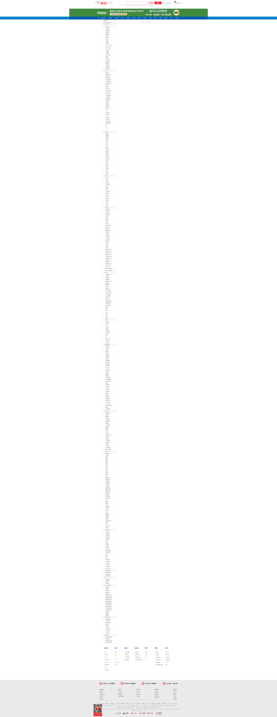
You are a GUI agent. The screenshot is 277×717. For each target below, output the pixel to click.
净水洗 (106, 216)
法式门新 (107, 84)
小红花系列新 (108, 79)
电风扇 (106, 467)
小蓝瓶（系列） (108, 265)
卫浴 (106, 577)
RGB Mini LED (108, 289)
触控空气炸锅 (108, 489)
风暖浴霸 (107, 587)
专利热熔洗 (107, 384)
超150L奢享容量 (108, 405)
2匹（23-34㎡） (108, 48)
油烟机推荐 (107, 360)
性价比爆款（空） (108, 253)
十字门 (106, 110)
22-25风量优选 (108, 379)
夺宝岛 (174, 691)
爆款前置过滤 (108, 550)
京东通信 (175, 697)
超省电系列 (107, 60)
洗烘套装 (107, 168)
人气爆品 (107, 244)
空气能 (106, 246)
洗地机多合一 (108, 574)
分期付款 (138, 694)
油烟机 (157, 652)
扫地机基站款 (108, 575)
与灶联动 (107, 386)
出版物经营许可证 (139, 707)
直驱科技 (107, 154)
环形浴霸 (107, 589)
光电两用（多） (108, 259)
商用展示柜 (168, 659)
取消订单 (156, 697)
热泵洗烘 (107, 153)
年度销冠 (107, 135)
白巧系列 (107, 196)
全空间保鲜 (107, 97)
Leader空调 (107, 54)
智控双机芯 (107, 638)
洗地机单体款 (108, 572)
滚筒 (106, 652)
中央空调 (128, 18)
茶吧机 (106, 540)
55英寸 (106, 312)
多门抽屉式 (107, 107)
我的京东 (168, 2)
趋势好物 (107, 35)
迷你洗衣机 (107, 669)
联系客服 (101, 699)
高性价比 (107, 220)
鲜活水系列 (107, 561)
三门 (106, 128)
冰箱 (134, 18)
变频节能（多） (108, 251)
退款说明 (156, 694)
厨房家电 (107, 344)
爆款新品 (107, 416)
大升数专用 (107, 239)
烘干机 (106, 175)
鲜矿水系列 (107, 568)
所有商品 (107, 23)
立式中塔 (107, 505)
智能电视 (127, 654)
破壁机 (106, 501)
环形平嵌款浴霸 (108, 609)
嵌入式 (106, 432)
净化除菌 (107, 65)
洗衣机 (139, 18)
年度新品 (107, 323)
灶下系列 (107, 437)
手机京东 (133, 703)
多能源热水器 (138, 657)
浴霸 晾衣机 (108, 585)
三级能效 (107, 53)
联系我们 (107, 703)
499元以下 (107, 632)
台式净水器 (107, 538)
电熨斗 (106, 500)
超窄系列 (107, 418)
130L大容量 (107, 403)
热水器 (145, 18)
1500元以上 (107, 627)
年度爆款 (107, 283)
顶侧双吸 (107, 374)
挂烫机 (106, 472)
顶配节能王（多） (108, 254)
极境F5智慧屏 (108, 300)
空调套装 (107, 42)
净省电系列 (107, 30)
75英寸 (106, 309)
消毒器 (106, 462)
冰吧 (106, 335)
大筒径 (106, 161)
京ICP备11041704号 (119, 705)
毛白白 (106, 146)
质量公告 (158, 703)
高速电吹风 (107, 491)
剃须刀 (106, 468)
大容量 (106, 163)
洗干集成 (107, 200)
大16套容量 (107, 440)
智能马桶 (107, 581)
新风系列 (107, 41)
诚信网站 (134, 713)
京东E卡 (174, 696)
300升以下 (107, 112)
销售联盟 (143, 703)
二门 (106, 126)
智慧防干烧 (107, 396)
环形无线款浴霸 (108, 606)
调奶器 (106, 460)
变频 (146, 652)
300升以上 (107, 342)
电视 (150, 18)
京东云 (144, 710)
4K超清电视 (127, 652)
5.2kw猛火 (107, 388)
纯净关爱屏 (107, 296)
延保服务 (175, 694)
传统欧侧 (107, 376)
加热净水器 (107, 537)
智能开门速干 (108, 442)
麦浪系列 (107, 117)
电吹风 (106, 474)
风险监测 (153, 703)
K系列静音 (107, 232)
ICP (125, 705)
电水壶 (106, 470)
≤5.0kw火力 (107, 389)
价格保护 (156, 693)
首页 (98, 18)
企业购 (116, 18)
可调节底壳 (107, 391)
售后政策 (156, 691)
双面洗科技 (107, 419)
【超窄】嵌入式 (108, 435)
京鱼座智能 (175, 699)
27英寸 (106, 315)
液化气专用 (107, 240)
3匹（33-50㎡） (108, 49)
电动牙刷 (107, 517)
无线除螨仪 (107, 482)
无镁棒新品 (107, 209)
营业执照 (167, 709)
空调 (122, 18)
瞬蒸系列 (107, 355)
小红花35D (107, 183)
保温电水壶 (107, 484)
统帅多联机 (107, 67)
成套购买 (103, 18)
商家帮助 (122, 703)
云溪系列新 (107, 76)
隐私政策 (163, 703)
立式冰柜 (107, 333)
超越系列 (107, 151)
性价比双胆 (107, 213)
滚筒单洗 (107, 165)
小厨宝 (106, 221)
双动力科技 (107, 158)
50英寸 (106, 314)
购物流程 (101, 691)
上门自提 (119, 691)
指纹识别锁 (107, 622)
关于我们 (102, 703)
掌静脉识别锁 (108, 619)
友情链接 (138, 703)
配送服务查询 (120, 694)
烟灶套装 (157, 654)
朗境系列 (107, 428)
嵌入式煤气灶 (158, 659)
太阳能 (106, 247)
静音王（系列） (108, 266)
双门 (116, 654)
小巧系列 (107, 348)
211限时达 (120, 693)
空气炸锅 (107, 455)
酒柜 (106, 337)
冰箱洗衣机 (137, 5)
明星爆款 (107, 134)
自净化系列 (107, 559)
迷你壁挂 (107, 172)
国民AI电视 (107, 284)
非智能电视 (127, 657)
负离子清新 (107, 611)
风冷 (106, 325)
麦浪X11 (107, 147)
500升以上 (107, 116)
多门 (116, 659)
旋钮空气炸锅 (108, 488)
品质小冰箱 (107, 100)
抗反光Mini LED (108, 281)
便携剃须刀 (107, 494)
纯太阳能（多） (108, 261)
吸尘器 (106, 463)
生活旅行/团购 (102, 694)
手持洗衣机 (107, 664)
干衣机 (106, 662)
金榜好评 (107, 137)
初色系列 (107, 193)
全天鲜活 (107, 545)
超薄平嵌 (107, 160)
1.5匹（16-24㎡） (108, 46)
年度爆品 (107, 321)
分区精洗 (107, 444)
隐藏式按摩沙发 (108, 642)
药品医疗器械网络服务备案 (133, 705)
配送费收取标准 (121, 696)
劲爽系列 (107, 32)
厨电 (160, 18)
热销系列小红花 (108, 83)
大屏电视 (142, 5)
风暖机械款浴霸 (108, 602)
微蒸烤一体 (107, 453)
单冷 (146, 657)
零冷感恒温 (107, 230)
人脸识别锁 (107, 620)
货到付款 (138, 691)
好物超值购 (151, 5)
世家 (106, 524)
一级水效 (107, 445)
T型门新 (107, 86)
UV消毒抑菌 (107, 447)
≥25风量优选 (107, 381)
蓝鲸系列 (107, 350)
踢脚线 (106, 503)
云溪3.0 (106, 144)
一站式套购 (107, 552)
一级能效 (107, 51)
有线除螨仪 (107, 481)
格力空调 (146, 5)
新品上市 (107, 367)
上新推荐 (107, 358)
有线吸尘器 (107, 477)
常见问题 (101, 696)
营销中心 (128, 703)
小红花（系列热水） (109, 270)
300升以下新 (107, 90)
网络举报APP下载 (150, 713)
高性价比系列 (108, 412)
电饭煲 (106, 508)
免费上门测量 (108, 449)
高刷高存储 (107, 279)
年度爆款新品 (108, 98)
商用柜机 (107, 58)
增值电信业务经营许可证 (176, 709)
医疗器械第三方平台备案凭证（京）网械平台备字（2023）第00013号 (150, 709)
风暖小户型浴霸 (108, 604)
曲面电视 (127, 659)
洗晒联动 (107, 615)
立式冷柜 (167, 657)
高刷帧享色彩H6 (108, 302)
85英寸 (106, 307)
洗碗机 (165, 18)
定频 (146, 654)
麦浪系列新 (107, 78)
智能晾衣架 (107, 594)
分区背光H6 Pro (108, 293)
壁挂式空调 (107, 61)
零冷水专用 (107, 237)
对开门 (106, 109)
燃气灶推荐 (107, 362)
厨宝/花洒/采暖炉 (138, 659)
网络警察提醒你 (126, 713)
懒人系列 (107, 72)
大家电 (101, 697)
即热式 (106, 223)
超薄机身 (107, 102)
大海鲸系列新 (108, 74)
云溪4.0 (106, 142)
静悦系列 (107, 37)
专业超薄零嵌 (108, 95)
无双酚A (107, 547)
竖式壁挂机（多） (108, 263)
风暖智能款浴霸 (108, 601)
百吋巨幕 (107, 298)
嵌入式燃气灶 (158, 657)
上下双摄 (107, 626)
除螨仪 (106, 465)
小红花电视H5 (108, 295)
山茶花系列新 (108, 81)
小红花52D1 (107, 184)
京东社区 (148, 703)
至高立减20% (108, 274)
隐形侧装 (107, 613)
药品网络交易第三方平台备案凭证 (157, 705)
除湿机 (106, 527)
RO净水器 (107, 531)
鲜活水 (106, 556)
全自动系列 (107, 346)
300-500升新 (108, 91)
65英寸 (106, 310)
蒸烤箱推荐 (107, 363)
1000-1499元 (108, 629)
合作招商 (117, 703)
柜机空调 (107, 63)
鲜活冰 (106, 554)
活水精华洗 (107, 156)
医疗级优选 (107, 400)
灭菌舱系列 (107, 356)
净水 (171, 18)
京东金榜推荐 (108, 123)
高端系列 (107, 426)
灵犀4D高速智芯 (108, 637)
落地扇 (106, 519)
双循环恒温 (107, 228)
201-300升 (107, 340)
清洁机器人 (108, 570)
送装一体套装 (108, 291)
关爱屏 (106, 286)
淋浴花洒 (107, 583)
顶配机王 (107, 227)
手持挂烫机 (107, 496)
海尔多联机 (107, 68)
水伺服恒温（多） (108, 256)
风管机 (106, 56)
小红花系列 (107, 119)
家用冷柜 (167, 652)
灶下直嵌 (107, 438)
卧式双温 (107, 330)
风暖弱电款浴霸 (108, 597)
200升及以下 (107, 339)
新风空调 (128, 5)
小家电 (176, 18)
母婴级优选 (107, 398)
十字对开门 (117, 662)
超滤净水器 (107, 544)
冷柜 (155, 18)
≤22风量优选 (107, 377)
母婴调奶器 (107, 514)
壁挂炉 (106, 242)
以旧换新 (110, 18)
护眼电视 (107, 288)
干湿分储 (107, 105)
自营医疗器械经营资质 (144, 705)
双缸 (106, 667)
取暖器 (106, 475)
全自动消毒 (107, 659)
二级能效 (107, 277)
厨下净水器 (107, 563)
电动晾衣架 (107, 592)
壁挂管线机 (107, 535)
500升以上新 (107, 93)
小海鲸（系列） (108, 225)
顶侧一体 (107, 372)
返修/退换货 (157, 696)
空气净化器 (107, 526)
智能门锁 (107, 617)
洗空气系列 (107, 28)
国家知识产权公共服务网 (158, 713)
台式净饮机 (107, 564)
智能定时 (107, 395)
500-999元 (107, 631)
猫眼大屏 (107, 624)
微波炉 (106, 456)
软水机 (106, 542)
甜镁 (106, 557)
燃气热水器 (137, 654)
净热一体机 (107, 549)
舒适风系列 (107, 27)
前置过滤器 (107, 533)
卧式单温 (107, 328)
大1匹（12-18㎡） (109, 44)
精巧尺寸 (107, 430)
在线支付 (138, 693)
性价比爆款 (107, 235)
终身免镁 (107, 218)
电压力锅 (107, 510)
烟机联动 (107, 393)
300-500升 (107, 114)
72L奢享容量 (107, 408)
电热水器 (137, 652)
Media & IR (174, 703)
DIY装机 (174, 693)
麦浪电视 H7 (107, 303)
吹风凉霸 (107, 590)
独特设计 (107, 407)
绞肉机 (106, 458)
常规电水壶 (107, 486)
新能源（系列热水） (109, 268)
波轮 (106, 170)
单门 (106, 124)
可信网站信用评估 (118, 713)
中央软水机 (107, 566)
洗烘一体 (107, 166)
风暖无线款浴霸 (108, 596)
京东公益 (169, 703)
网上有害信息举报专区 (142, 713)
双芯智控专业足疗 (108, 640)
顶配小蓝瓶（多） (108, 249)
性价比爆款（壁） (108, 258)
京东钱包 (139, 710)
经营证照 (133, 709)
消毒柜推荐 (107, 365)
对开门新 (107, 88)
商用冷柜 (167, 654)
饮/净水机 (107, 529)
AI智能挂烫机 (108, 520)
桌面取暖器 (107, 507)
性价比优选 (107, 370)
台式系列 (107, 433)
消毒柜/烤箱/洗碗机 (159, 664)
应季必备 (107, 326)
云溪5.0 (106, 140)
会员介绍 (101, 693)
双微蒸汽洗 (107, 421)
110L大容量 (107, 401)
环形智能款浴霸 (108, 608)
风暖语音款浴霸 (108, 599)
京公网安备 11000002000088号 (107, 705)
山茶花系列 (107, 121)
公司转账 (138, 696)
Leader (106, 173)
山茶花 (106, 317)
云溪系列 (107, 188)
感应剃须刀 (107, 493)
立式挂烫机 (107, 498)
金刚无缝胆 (107, 214)
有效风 (106, 382)
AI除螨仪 (107, 515)
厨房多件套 (158, 662)
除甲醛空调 (107, 34)
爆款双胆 (107, 211)
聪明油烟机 (132, 5)
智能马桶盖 (107, 579)
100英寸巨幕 (107, 305)
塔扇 (106, 512)
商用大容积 (107, 332)
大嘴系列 (107, 351)
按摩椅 (106, 635)
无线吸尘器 (107, 479)
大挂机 (106, 39)
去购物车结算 (178, 2)
